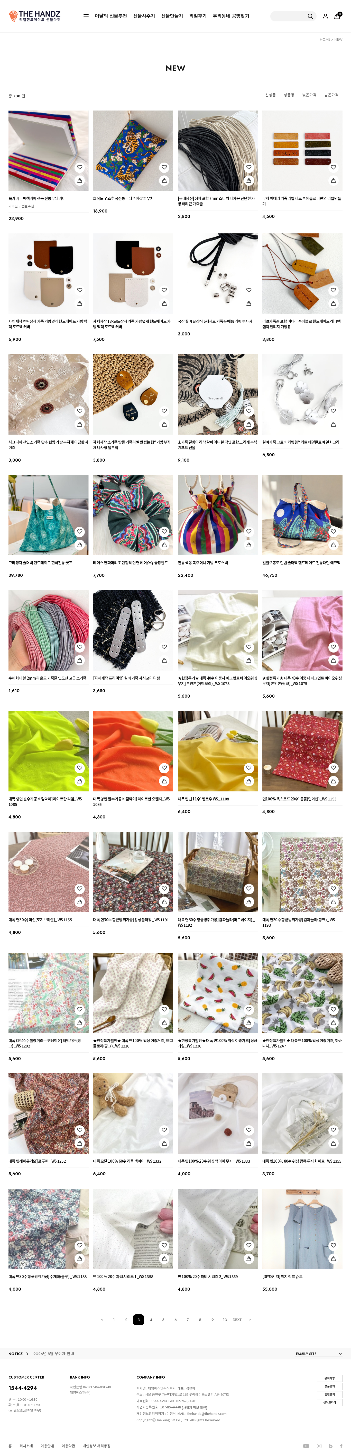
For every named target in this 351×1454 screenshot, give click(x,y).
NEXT (237, 1320)
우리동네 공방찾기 (231, 16)
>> (249, 1320)
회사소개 (26, 1446)
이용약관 (68, 1446)
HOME (325, 39)
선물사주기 (144, 16)
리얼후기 (198, 16)
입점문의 (330, 1394)
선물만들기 (172, 16)
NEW (339, 39)
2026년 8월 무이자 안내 (53, 1354)
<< (101, 1320)
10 (225, 1320)
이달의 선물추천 (111, 16)
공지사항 (330, 1378)
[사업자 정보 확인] (194, 1407)
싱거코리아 (329, 1402)
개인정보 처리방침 (96, 1446)
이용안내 (47, 1446)
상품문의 (330, 1386)
